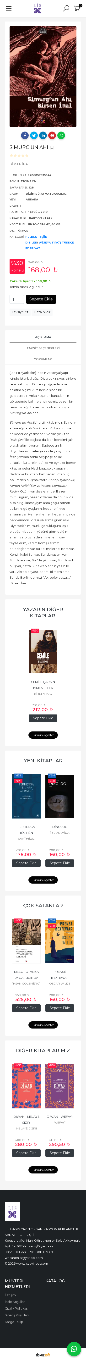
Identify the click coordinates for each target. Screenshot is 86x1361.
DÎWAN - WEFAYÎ (60, 1116)
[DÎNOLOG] (59, 796)
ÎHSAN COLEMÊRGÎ (26, 983)
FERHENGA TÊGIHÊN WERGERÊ (27, 833)
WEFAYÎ (59, 1122)
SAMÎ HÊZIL (26, 838)
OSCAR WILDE (59, 983)
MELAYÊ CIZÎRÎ (26, 1128)
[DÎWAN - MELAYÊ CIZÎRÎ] (26, 1086)
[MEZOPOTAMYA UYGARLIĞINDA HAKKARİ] (26, 941)
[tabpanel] (43, 76)
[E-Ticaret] (43, 1354)
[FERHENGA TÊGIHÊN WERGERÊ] (26, 796)
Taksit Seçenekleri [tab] (43, 348)
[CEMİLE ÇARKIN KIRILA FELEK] (43, 651)
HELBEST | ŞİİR (36, 236)
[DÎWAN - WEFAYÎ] (59, 1086)
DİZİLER (31, 242)
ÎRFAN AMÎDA (60, 832)
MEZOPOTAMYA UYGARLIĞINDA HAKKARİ (26, 977)
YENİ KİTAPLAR (43, 760)
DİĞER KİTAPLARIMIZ (43, 1050)
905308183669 (16, 1252)
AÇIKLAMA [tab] (43, 337)
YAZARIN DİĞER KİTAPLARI (43, 612)
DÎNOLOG (59, 827)
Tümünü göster (43, 735)
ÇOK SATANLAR (43, 905)
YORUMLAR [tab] (43, 359)
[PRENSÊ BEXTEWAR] (59, 941)
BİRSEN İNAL (43, 693)
